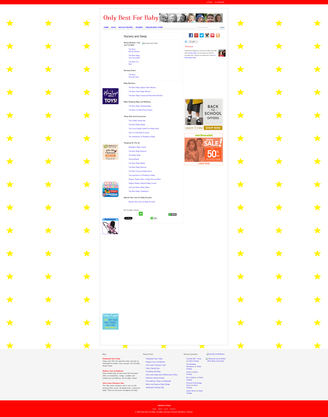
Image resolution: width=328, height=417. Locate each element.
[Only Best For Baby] (162, 22)
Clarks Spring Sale (153, 368)
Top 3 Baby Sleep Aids (137, 121)
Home (106, 27)
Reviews (139, 27)
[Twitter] (126, 214)
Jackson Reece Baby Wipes (139, 187)
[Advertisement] (203, 287)
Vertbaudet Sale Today (111, 359)
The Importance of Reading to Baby (142, 137)
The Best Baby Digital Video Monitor (142, 87)
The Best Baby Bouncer (137, 151)
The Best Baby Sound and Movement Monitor (146, 96)
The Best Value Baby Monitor (139, 91)
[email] (136, 214)
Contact (173, 409)
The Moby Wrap (134, 155)
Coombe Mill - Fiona (193, 359)
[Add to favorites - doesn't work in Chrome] (146, 214)
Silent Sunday (194, 361)
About (160, 409)
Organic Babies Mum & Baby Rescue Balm (145, 179)
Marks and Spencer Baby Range (158, 384)
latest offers (193, 53)
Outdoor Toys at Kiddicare (112, 371)
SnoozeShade (134, 159)
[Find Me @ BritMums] (216, 354)
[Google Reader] (160, 214)
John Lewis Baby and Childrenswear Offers (162, 375)
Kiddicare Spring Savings (155, 378)
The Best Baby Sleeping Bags (140, 106)
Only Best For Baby (164, 405)
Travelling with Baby (153, 371)
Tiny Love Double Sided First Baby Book (144, 129)
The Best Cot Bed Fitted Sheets (140, 110)
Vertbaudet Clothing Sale (155, 387)
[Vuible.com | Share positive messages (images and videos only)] (141, 215)
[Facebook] (131, 214)
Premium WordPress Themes (182, 412)
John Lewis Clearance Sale (113, 383)
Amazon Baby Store (154, 27)
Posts (210, 2)
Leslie (188, 372)
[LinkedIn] (165, 214)
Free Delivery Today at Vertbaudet (158, 381)
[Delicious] (155, 214)
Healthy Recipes (126, 27)
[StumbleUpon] (150, 214)
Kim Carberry (191, 377)
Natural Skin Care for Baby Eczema (142, 202)
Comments (220, 2)
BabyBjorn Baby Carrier (137, 147)
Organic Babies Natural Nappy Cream (142, 183)
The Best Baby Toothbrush (138, 191)
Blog (113, 27)
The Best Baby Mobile (137, 125)
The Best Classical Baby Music (140, 171)
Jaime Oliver (191, 391)
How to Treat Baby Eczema (139, 133)
